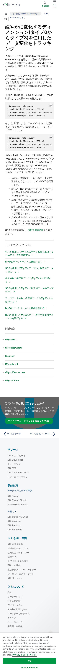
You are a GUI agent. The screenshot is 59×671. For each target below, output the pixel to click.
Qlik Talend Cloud (17, 500)
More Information (29, 667)
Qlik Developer (15, 459)
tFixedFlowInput (13, 347)
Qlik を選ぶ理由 (15, 544)
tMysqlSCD (11, 339)
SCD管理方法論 (35, 230)
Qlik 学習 (12, 468)
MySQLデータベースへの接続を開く (23, 261)
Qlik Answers (14, 521)
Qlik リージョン (15, 578)
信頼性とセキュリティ (18, 548)
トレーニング (14, 464)
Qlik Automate (15, 529)
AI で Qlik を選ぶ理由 (18, 561)
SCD (46, 13)
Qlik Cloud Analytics (18, 517)
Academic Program (18, 609)
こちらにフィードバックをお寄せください (29, 421)
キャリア (12, 618)
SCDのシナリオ (16, 17)
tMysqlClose (12, 380)
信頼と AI (12, 556)
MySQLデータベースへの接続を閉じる (24, 308)
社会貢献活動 (14, 600)
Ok (29, 661)
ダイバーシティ (15, 605)
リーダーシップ (15, 596)
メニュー (55, 6)
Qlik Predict (14, 525)
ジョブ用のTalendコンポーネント (25, 13)
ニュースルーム (15, 622)
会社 (10, 592)
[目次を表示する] (6, 14)
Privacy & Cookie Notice (24, 655)
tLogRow (9, 355)
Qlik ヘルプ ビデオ (17, 455)
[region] (29, 651)
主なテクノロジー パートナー (22, 569)
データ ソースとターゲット (21, 573)
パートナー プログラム (19, 613)
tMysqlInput (11, 364)
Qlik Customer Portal (18, 472)
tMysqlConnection (15, 372)
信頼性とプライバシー (18, 552)
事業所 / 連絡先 (15, 626)
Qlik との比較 (14, 565)
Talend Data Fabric (17, 504)
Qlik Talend (13, 496)
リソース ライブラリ (18, 476)
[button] (51, 105)
